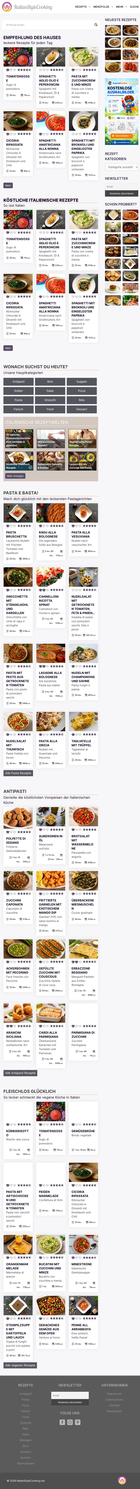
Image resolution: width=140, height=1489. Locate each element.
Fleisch (18, 409)
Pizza (81, 391)
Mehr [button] (8, 185)
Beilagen (26, 1440)
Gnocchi (50, 400)
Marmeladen (25, 1463)
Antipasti (18, 381)
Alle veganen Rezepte (20, 1365)
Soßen (18, 391)
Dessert (81, 409)
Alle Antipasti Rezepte (20, 1073)
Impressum (114, 1393)
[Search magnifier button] (96, 24)
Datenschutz (114, 1399)
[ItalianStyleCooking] (27, 7)
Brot (50, 381)
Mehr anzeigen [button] (15, 475)
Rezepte (81, 6)
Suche (134, 6)
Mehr (119, 6)
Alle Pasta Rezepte (18, 773)
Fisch (50, 409)
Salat (50, 391)
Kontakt (114, 1405)
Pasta (18, 400)
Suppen (81, 381)
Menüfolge (101, 6)
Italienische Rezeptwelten (36, 422)
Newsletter (114, 1411)
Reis (82, 400)
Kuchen (26, 1457)
